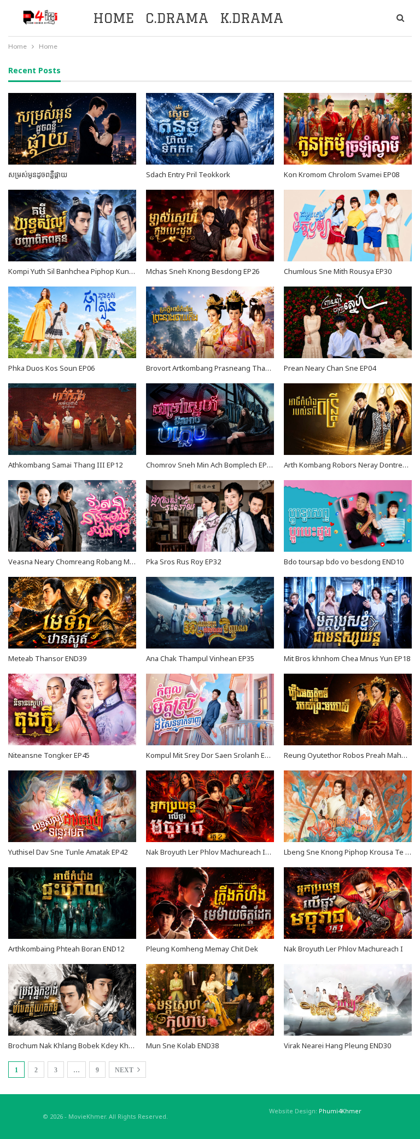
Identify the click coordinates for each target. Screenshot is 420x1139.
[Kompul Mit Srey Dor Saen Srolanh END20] (210, 709)
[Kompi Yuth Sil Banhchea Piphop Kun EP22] (72, 225)
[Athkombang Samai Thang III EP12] (72, 419)
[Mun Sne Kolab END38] (210, 1000)
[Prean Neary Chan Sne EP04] (348, 322)
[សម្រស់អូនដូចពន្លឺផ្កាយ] (72, 129)
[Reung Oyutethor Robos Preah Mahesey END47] (348, 709)
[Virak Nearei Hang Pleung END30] (348, 1000)
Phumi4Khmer (340, 1111)
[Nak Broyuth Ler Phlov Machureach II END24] (210, 806)
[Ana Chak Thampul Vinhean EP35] (210, 613)
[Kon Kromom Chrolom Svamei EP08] (348, 129)
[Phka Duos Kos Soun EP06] (72, 322)
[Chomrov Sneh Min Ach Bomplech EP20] (210, 419)
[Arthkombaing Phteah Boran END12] (72, 903)
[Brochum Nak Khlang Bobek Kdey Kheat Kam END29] (72, 1000)
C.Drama (176, 18)
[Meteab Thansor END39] (72, 613)
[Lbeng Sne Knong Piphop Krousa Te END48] (348, 806)
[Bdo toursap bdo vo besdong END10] (348, 516)
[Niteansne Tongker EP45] (72, 709)
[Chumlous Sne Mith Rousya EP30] (348, 225)
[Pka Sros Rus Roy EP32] (210, 516)
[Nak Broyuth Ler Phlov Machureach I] (348, 903)
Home (113, 18)
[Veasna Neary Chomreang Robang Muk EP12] (72, 516)
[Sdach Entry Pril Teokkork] (210, 129)
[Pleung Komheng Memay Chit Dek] (210, 903)
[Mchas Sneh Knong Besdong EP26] (210, 225)
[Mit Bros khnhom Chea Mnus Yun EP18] (348, 613)
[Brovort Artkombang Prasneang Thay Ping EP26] (210, 322)
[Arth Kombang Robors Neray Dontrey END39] (348, 419)
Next (125, 1070)
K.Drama (251, 18)
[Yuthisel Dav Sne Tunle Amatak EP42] (72, 806)
